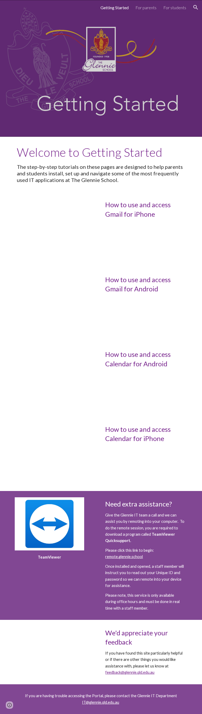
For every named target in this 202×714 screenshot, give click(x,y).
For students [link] (174, 7)
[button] (195, 7)
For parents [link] (145, 7)
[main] (101, 164)
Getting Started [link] (114, 7)
